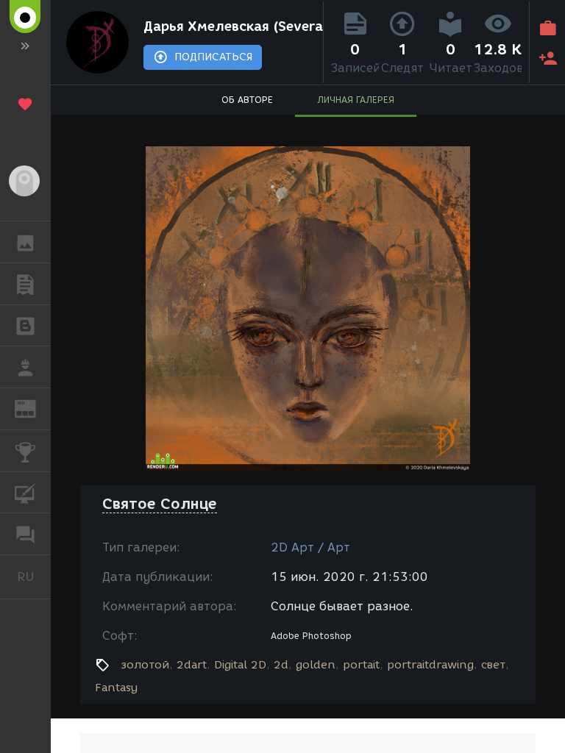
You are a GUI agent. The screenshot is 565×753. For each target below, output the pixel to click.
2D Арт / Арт (310, 547)
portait (361, 664)
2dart (192, 664)
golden (315, 664)
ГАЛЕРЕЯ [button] (25, 242)
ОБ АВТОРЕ (247, 99)
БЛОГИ (25, 325)
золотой (145, 664)
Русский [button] (34, 576)
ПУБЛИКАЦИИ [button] (25, 283)
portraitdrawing (430, 664)
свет (493, 664)
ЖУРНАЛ (34, 408)
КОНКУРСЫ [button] (25, 450)
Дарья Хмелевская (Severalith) (229, 26)
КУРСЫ (25, 492)
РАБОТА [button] (25, 367)
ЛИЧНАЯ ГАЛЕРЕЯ (355, 99)
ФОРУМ (25, 533)
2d (281, 664)
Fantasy (116, 687)
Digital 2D (240, 664)
